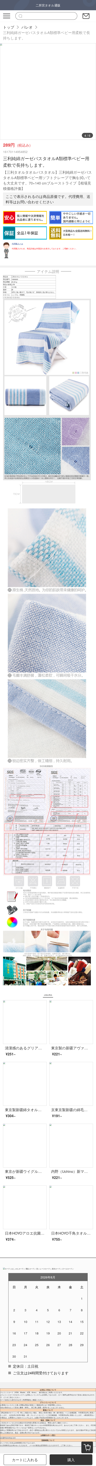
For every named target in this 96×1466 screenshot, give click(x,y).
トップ (8, 27)
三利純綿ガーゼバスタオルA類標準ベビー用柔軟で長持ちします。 (46, 35)
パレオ (27, 27)
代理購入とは (17, 243)
